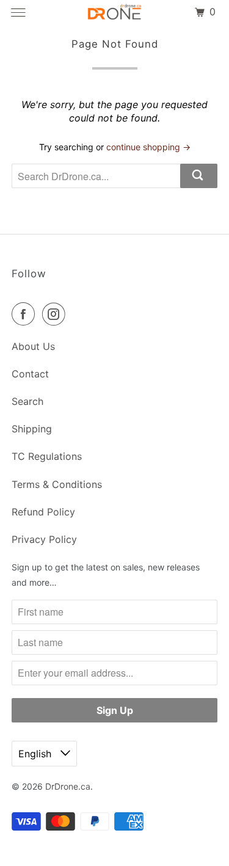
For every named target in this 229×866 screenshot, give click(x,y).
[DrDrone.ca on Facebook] (26, 314)
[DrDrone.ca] (114, 12)
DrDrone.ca (67, 786)
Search (27, 401)
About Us (33, 346)
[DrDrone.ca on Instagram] (56, 314)
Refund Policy (43, 512)
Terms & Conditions (57, 484)
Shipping (32, 429)
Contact (30, 374)
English (36, 754)
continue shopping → (148, 147)
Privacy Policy (44, 539)
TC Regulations (47, 456)
